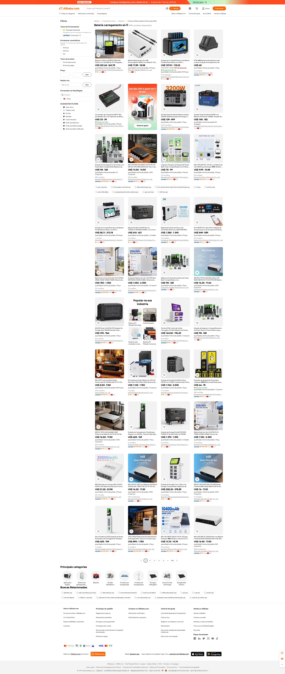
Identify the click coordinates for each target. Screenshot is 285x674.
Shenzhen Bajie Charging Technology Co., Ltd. (109, 179)
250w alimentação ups (169, 593)
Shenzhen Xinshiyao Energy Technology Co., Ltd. (208, 126)
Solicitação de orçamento (137, 617)
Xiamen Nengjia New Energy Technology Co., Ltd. (109, 126)
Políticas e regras (102, 636)
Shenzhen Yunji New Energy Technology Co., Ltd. (175, 127)
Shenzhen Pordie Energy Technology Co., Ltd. (109, 341)
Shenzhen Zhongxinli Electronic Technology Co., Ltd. (175, 77)
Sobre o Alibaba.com (71, 608)
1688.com (119, 664)
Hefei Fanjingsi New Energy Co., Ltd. (140, 393)
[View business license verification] (163, 671)
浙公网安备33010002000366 (178, 671)
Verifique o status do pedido (203, 622)
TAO (159, 664)
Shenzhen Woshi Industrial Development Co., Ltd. (109, 70)
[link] (282, 653)
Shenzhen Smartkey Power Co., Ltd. (140, 179)
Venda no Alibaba (199, 613)
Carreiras (66, 626)
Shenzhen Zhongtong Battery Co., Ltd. (108, 290)
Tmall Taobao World (131, 664)
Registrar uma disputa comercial (172, 622)
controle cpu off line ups (199, 597)
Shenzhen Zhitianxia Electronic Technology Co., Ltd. (109, 240)
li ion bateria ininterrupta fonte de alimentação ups (173, 187)
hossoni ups (210, 593)
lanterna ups (211, 187)
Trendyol (166, 664)
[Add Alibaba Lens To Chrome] (98, 654)
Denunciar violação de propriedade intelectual (173, 631)
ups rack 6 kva (149, 192)
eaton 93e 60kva (103, 192)
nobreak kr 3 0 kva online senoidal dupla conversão (114, 597)
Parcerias (196, 630)
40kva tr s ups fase (86, 597)
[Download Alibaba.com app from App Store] (197, 654)
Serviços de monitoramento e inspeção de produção (109, 631)
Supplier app (134, 654)
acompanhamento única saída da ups (126, 192)
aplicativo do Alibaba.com (179, 654)
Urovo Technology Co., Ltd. (203, 73)
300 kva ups (164, 192)
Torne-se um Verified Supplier (203, 626)
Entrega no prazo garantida (105, 622)
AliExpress (110, 664)
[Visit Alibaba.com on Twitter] (203, 638)
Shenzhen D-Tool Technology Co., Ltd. (207, 338)
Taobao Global (152, 664)
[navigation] (76, 291)
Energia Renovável (109, 21)
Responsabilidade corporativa (73, 622)
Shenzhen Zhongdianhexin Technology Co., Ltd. (175, 177)
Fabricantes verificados (136, 613)
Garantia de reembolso (104, 617)
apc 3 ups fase (102, 187)
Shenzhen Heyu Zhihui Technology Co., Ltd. (175, 341)
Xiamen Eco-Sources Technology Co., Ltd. (208, 240)
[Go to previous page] (141, 561)
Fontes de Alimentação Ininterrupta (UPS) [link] (142, 21)
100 (172, 560)
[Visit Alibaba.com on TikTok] (217, 638)
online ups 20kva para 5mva (87, 593)
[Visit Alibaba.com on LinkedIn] (199, 638)
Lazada (142, 664)
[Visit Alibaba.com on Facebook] (194, 638)
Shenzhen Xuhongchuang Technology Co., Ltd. (142, 290)
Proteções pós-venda (103, 626)
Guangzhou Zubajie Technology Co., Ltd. (175, 287)
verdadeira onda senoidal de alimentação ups (171, 597)
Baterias (121, 21)
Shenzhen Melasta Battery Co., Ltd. (140, 70)
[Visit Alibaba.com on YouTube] (212, 638)
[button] (167, 8)
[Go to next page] (177, 561)
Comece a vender (199, 617)
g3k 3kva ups (68, 593)
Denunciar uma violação (169, 636)
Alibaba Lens (75, 654)
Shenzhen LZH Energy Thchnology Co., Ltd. (142, 240)
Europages (175, 664)
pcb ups (185, 593)
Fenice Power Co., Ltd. (102, 393)
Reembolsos (165, 626)
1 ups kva (197, 593)
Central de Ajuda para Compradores (173, 613)
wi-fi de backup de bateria (128, 593)
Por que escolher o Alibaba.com (74, 613)
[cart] (197, 9)
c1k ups (198, 187)
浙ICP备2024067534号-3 (199, 671)
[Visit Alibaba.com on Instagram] (208, 638)
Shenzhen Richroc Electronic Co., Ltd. (207, 177)
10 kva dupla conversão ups (121, 187)
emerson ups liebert (149, 593)
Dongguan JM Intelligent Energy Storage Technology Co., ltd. (175, 240)
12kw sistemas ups (108, 593)
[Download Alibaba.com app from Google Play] (214, 654)
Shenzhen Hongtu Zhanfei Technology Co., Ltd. (175, 393)
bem (87, 75)
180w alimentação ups (144, 187)
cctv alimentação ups (143, 597)
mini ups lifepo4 (69, 597)
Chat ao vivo (165, 617)
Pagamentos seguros (103, 613)
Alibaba (96, 21)
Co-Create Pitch (69, 617)
